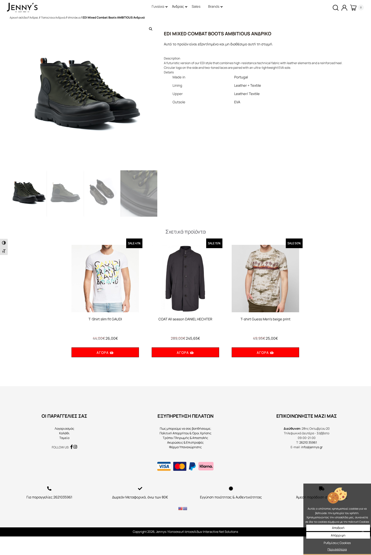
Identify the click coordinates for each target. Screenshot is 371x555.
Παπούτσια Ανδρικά (53, 17)
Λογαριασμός (64, 428)
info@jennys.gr (312, 447)
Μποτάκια (74, 17)
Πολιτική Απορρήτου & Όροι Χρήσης (185, 433)
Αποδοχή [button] (338, 528)
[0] (352, 8)
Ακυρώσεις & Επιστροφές (185, 442)
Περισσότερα (337, 549)
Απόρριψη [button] (338, 535)
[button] (150, 28)
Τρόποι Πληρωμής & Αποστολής (185, 438)
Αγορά (103, 352)
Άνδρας (33, 17)
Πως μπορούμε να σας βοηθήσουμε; (185, 428)
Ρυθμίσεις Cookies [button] (337, 543)
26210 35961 (308, 442)
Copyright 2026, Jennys (149, 532)
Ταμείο (64, 438)
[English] (180, 509)
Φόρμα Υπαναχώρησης (185, 447)
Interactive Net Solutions (220, 532)
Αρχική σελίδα (18, 17)
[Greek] (185, 509)
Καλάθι (64, 433)
